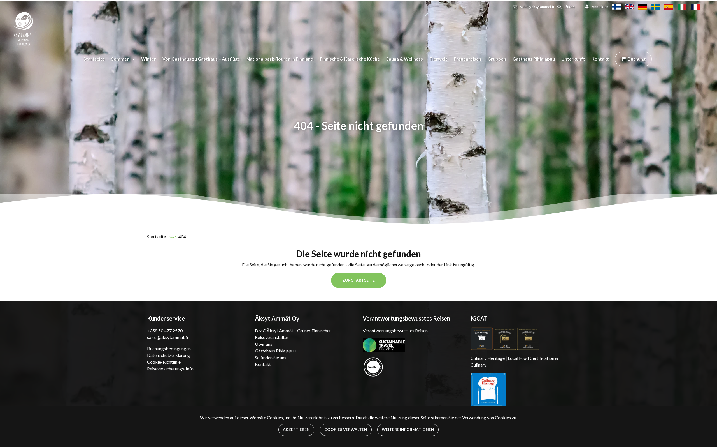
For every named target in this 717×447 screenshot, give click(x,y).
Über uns (263, 344)
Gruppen (497, 58)
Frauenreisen (467, 58)
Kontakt (600, 58)
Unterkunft (573, 58)
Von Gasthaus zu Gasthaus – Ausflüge (201, 58)
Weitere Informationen (408, 429)
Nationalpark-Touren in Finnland (279, 58)
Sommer (120, 58)
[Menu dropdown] (132, 59)
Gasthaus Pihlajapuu (534, 58)
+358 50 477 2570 (165, 330)
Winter (148, 58)
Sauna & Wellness (404, 58)
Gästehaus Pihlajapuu (275, 350)
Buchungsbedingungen (169, 348)
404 (182, 236)
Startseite (94, 58)
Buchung (637, 58)
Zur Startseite (359, 280)
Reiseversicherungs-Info (170, 368)
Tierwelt (438, 58)
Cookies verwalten (345, 429)
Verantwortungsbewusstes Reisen (395, 330)
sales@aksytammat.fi (537, 6)
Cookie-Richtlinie (164, 362)
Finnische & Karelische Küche (350, 58)
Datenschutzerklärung (168, 355)
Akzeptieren (296, 429)
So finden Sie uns (270, 357)
